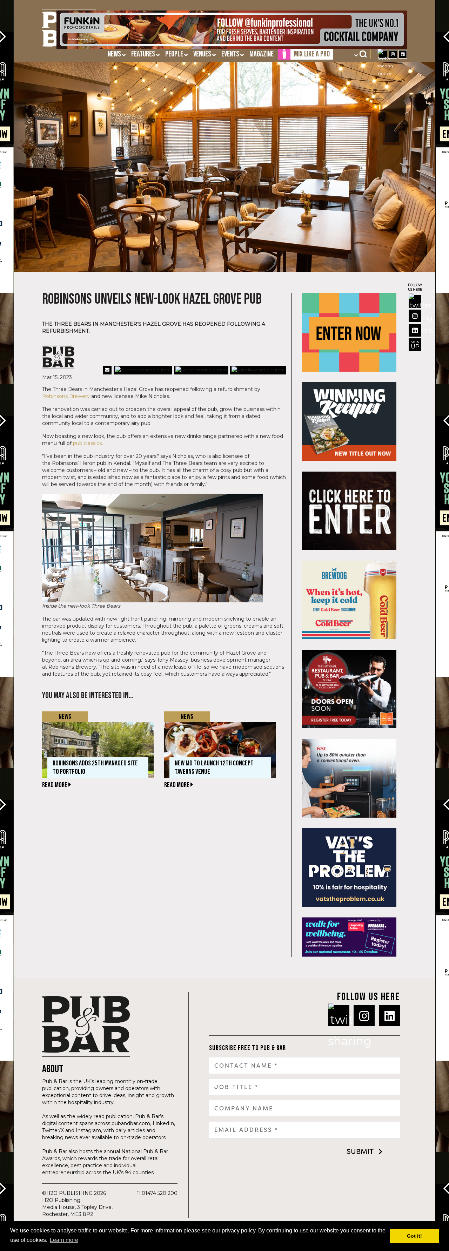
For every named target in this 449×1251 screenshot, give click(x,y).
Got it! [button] (414, 1236)
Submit (360, 1151)
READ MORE (55, 785)
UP (415, 345)
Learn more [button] (64, 1240)
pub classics (87, 443)
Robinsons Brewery (66, 396)
